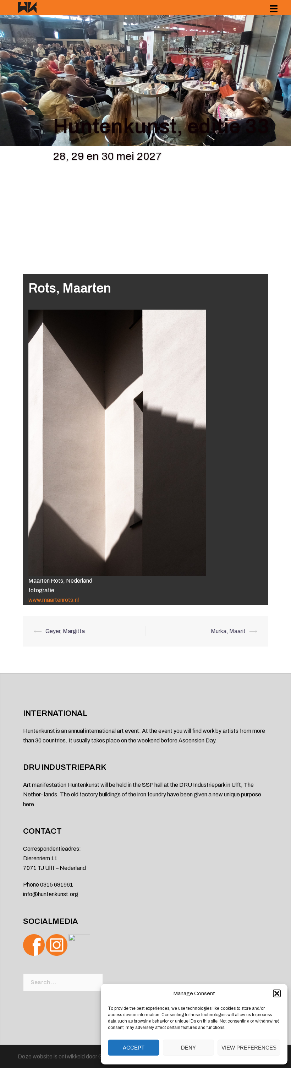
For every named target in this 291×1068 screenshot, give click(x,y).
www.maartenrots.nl (53, 600)
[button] (276, 993)
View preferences (248, 1048)
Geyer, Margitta (65, 631)
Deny (188, 1048)
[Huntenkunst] (27, 7)
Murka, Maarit (228, 631)
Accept (133, 1048)
